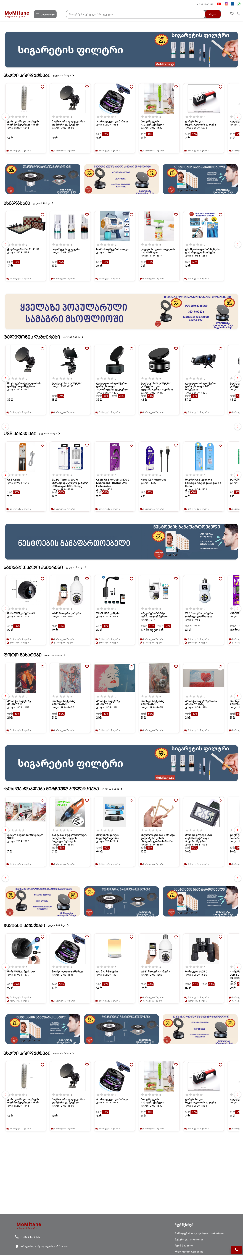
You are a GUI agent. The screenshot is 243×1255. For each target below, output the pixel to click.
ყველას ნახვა (64, 75)
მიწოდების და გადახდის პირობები (199, 1233)
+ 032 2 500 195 (205, 4)
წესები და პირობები (189, 1239)
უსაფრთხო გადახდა (189, 1251)
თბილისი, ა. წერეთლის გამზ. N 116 (41, 1246)
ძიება (212, 14)
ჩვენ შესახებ (184, 1245)
